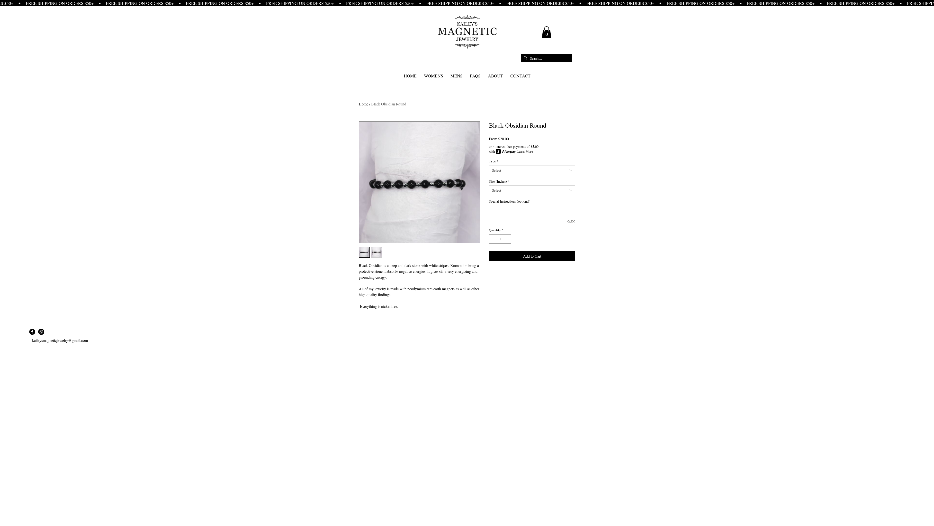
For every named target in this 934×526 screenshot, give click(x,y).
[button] (546, 32)
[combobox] (532, 170)
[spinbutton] (500, 239)
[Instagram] (41, 332)
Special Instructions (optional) (509, 201)
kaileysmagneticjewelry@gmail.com (60, 340)
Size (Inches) (499, 181)
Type (493, 161)
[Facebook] (32, 332)
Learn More (525, 151)
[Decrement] (493, 239)
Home (363, 103)
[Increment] (507, 239)
